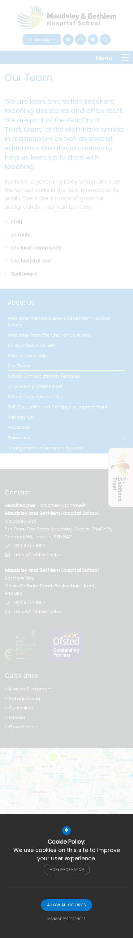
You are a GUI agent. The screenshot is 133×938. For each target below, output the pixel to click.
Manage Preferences (66, 918)
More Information (66, 869)
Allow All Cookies (66, 905)
